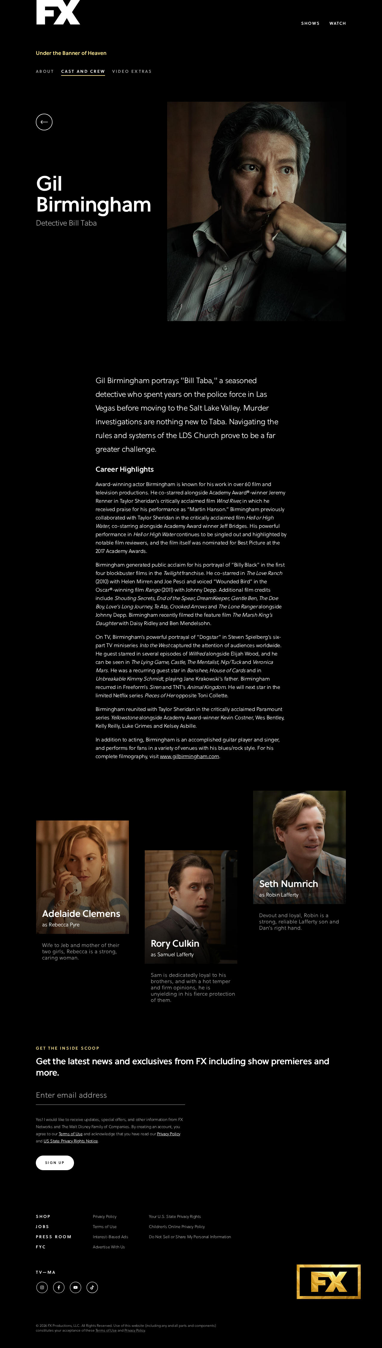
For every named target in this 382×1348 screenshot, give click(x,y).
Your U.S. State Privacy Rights (175, 1217)
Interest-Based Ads (110, 1237)
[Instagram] (42, 1287)
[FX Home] (58, 14)
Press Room (54, 1237)
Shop (43, 1217)
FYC (41, 1247)
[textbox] (110, 1098)
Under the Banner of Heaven (71, 53)
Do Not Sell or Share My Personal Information (190, 1237)
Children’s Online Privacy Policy (177, 1227)
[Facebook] (59, 1287)
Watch (337, 23)
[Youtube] (75, 1287)
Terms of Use (71, 1134)
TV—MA (46, 1272)
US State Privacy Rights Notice (71, 1141)
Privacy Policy (168, 1134)
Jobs (43, 1227)
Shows (310, 23)
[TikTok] (92, 1287)
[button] (101, 123)
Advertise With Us (109, 1247)
